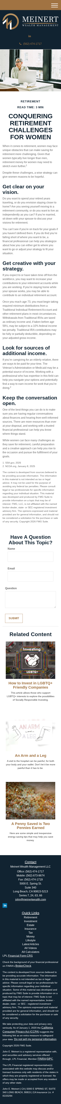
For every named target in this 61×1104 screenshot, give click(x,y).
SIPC (50, 1058)
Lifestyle (31, 940)
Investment (30, 921)
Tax (30, 932)
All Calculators (30, 951)
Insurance (30, 928)
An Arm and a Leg (30, 755)
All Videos (30, 948)
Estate (30, 925)
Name (11, 548)
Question (11, 588)
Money (30, 936)
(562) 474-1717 (32, 43)
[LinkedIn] (29, 36)
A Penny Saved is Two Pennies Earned (30, 826)
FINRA (42, 1058)
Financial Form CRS (20, 955)
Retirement (30, 917)
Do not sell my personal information (35, 1039)
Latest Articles (30, 944)
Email (11, 568)
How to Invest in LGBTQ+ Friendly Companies (30, 685)
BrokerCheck (23, 965)
